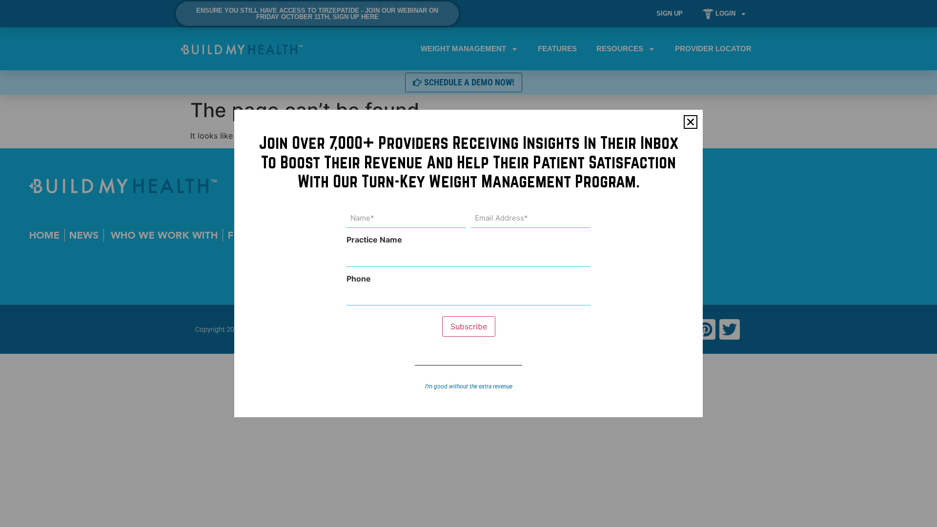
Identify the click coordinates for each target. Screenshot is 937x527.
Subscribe (468, 326)
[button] (690, 122)
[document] (468, 263)
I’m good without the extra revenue (468, 386)
